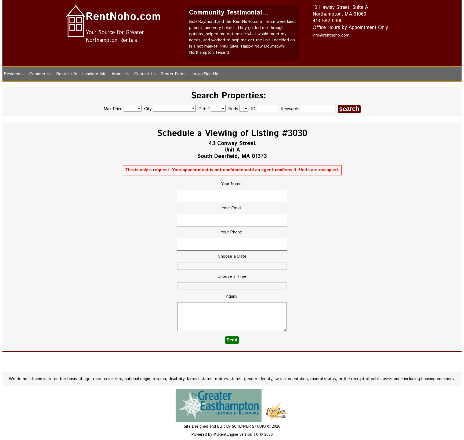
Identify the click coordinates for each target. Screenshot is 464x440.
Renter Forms (174, 74)
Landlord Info (94, 74)
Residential (14, 74)
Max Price (113, 109)
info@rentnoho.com (331, 35)
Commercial (40, 74)
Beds (233, 109)
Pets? (204, 109)
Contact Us (145, 74)
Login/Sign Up (204, 74)
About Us (120, 74)
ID (254, 109)
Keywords (291, 109)
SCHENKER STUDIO (249, 426)
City (148, 109)
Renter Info (66, 74)
